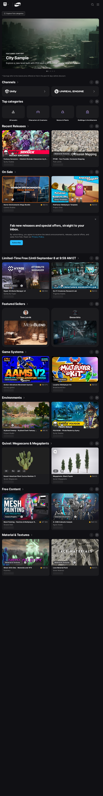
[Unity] (25, 91)
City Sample (17, 57)
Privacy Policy (38, 237)
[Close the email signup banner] (95, 219)
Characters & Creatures (38, 120)
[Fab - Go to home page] (17, 4)
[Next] (97, 82)
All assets (13, 120)
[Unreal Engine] (75, 91)
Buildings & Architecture (87, 120)
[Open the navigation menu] (98, 5)
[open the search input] (92, 5)
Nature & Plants (63, 120)
